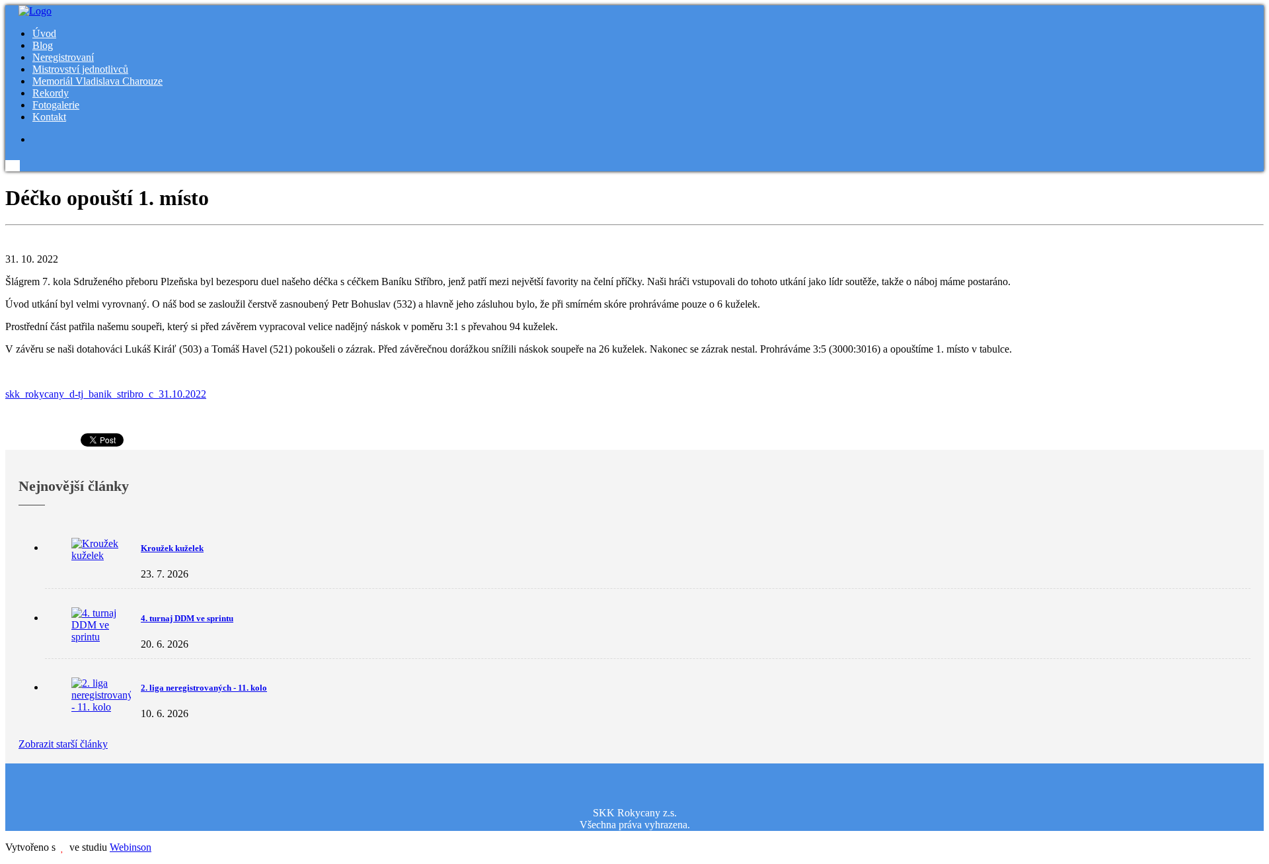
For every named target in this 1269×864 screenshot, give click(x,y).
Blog (42, 45)
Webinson (130, 847)
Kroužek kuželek (172, 548)
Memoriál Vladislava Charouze (97, 81)
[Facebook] (36, 139)
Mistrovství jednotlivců (80, 69)
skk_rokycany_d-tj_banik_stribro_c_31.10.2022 (105, 394)
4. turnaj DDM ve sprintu (187, 618)
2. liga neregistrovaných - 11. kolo (204, 688)
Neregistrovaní (63, 57)
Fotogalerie (55, 104)
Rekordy (50, 93)
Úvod (44, 33)
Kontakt (49, 116)
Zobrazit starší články (63, 744)
